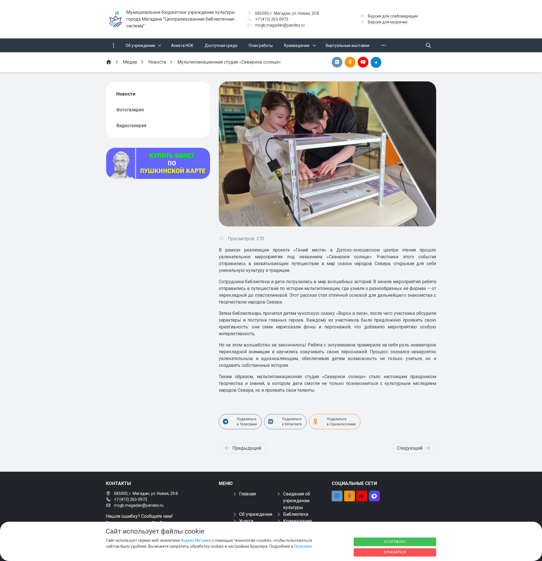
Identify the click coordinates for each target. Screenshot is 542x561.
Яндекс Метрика (196, 540)
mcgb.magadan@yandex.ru (280, 25)
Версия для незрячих (388, 22)
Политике (303, 546)
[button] (423, 154)
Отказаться (395, 552)
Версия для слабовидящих (393, 16)
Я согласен (394, 542)
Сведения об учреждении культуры (296, 500)
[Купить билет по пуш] (158, 163)
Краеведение (297, 521)
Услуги (246, 521)
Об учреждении (255, 514)
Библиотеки (295, 514)
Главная (247, 494)
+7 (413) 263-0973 (271, 19)
